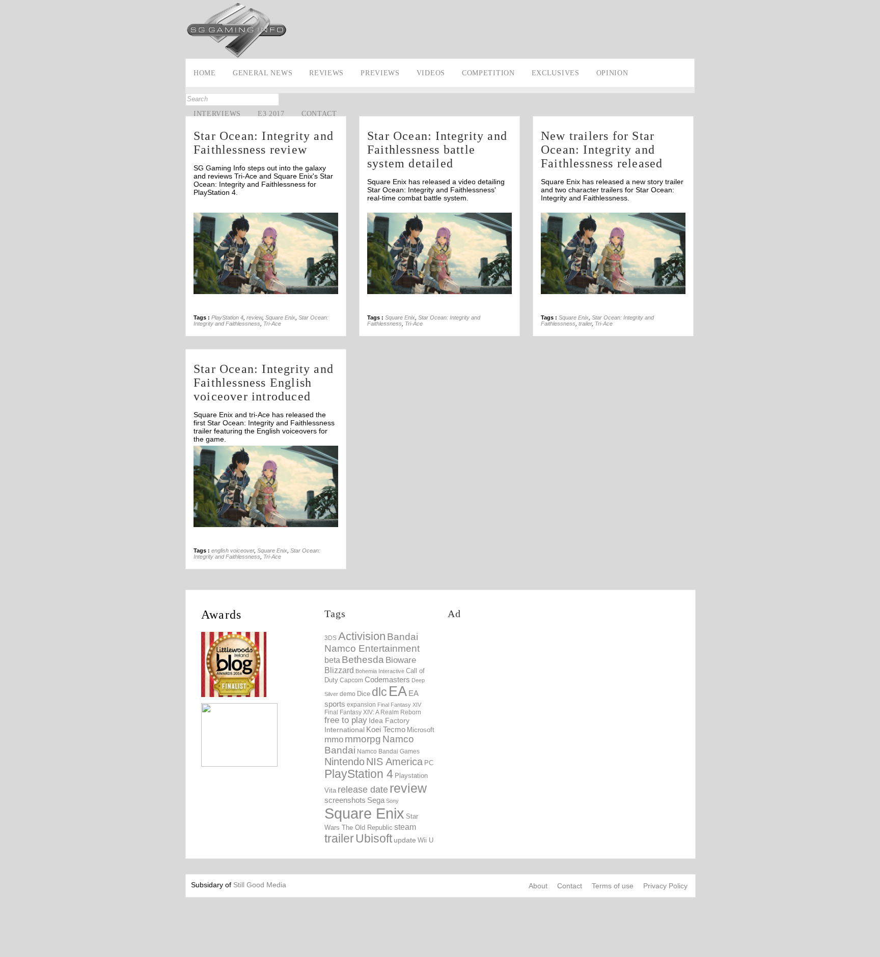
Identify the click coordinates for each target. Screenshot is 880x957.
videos (431, 73)
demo (347, 693)
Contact (319, 114)
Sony (392, 801)
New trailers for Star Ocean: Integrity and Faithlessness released (602, 149)
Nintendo (344, 761)
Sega (375, 800)
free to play (345, 720)
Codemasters (387, 679)
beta (332, 660)
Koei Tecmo (385, 730)
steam (405, 826)
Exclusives (556, 73)
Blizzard (339, 670)
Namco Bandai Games (388, 751)
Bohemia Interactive (379, 671)
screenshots (345, 800)
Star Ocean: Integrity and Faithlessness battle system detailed (437, 149)
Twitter (9, 130)
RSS (9, 162)
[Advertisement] (509, 24)
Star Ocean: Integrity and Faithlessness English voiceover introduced (264, 382)
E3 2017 (271, 114)
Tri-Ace (272, 324)
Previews (380, 73)
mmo (333, 739)
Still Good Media (259, 885)
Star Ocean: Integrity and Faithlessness (257, 553)
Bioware (401, 660)
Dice (363, 694)
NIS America (394, 761)
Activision (362, 636)
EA (398, 691)
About (538, 886)
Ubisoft (373, 838)
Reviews (326, 73)
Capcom (351, 680)
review (254, 317)
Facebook (9, 115)
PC (428, 763)
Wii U (425, 840)
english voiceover (232, 550)
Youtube (9, 146)
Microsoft (420, 730)
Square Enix (280, 317)
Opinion (612, 73)
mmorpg (363, 739)
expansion (361, 704)
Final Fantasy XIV (399, 705)
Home (205, 73)
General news (262, 73)
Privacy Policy (665, 886)
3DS (330, 638)
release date (363, 790)
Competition (488, 73)
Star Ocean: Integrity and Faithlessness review (264, 142)
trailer (585, 324)
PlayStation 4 (227, 317)
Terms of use (613, 886)
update (405, 840)
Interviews (217, 114)
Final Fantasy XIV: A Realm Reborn (372, 712)
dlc (379, 692)
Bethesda (363, 659)
